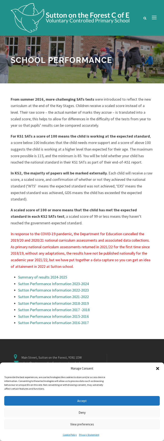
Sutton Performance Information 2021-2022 (53, 296)
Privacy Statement (89, 434)
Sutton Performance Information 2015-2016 (53, 316)
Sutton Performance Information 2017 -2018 (54, 309)
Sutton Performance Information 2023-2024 (53, 283)
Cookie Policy (70, 434)
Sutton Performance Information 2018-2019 (53, 303)
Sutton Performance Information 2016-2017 (53, 322)
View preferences (82, 424)
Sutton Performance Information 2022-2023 (53, 290)
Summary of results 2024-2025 (42, 277)
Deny (82, 413)
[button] (157, 368)
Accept (82, 401)
